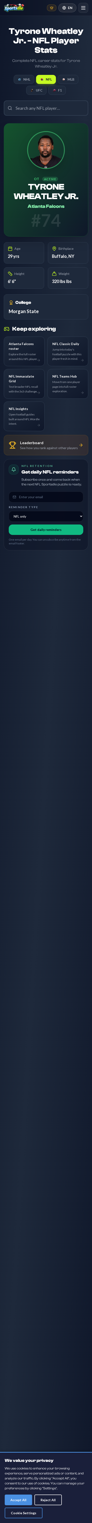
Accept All (18, 1500)
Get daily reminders (46, 530)
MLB (70, 79)
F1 (60, 90)
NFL (49, 79)
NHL (26, 79)
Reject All (48, 1500)
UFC (39, 90)
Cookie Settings (23, 1513)
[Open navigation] (83, 8)
